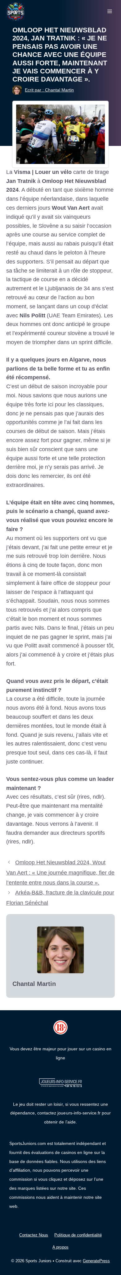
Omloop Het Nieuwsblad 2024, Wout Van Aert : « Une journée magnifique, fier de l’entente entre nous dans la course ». (60, 872)
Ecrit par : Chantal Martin (49, 89)
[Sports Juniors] (15, 11)
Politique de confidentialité (77, 1235)
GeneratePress (96, 1261)
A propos (60, 1247)
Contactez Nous (33, 1235)
